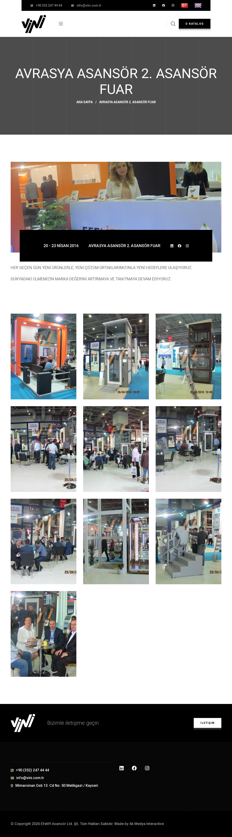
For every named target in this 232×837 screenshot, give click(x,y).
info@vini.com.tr (89, 5)
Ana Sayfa (84, 102)
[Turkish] (184, 5)
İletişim (208, 723)
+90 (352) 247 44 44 (32, 770)
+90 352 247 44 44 (49, 5)
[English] (198, 5)
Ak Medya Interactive (146, 824)
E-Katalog (195, 23)
